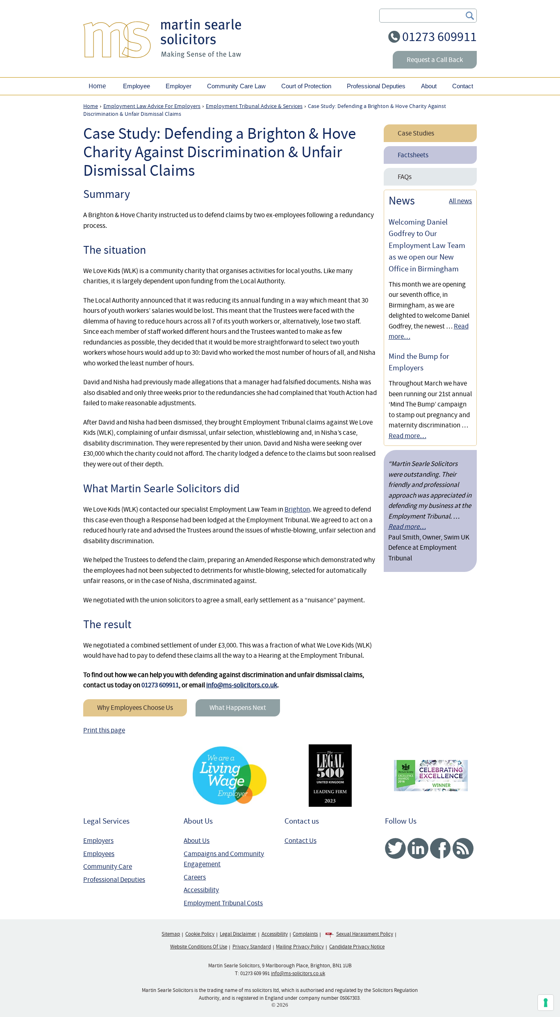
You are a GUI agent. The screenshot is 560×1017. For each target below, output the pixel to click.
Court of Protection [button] (306, 86)
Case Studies (416, 133)
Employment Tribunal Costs (223, 903)
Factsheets (413, 155)
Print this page (104, 730)
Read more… (407, 436)
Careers (195, 877)
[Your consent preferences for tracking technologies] (545, 1002)
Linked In (417, 848)
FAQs (405, 176)
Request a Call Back (435, 59)
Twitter (395, 848)
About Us (196, 840)
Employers (98, 840)
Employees (98, 853)
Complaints (305, 934)
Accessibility (201, 890)
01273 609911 (439, 36)
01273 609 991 (255, 973)
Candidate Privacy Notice (357, 947)
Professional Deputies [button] (376, 86)
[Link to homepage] (162, 38)
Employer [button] (178, 86)
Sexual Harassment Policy (364, 934)
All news (460, 201)
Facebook (440, 848)
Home (97, 86)
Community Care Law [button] (236, 86)
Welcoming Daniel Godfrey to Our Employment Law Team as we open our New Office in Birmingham (427, 245)
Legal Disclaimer (238, 934)
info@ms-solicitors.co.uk (241, 685)
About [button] (429, 86)
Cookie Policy (199, 934)
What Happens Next (237, 707)
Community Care (107, 866)
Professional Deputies (114, 879)
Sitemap (171, 934)
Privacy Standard (251, 947)
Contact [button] (462, 86)
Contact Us (300, 840)
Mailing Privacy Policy (300, 947)
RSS (463, 848)
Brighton (297, 509)
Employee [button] (136, 86)
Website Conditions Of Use (198, 947)
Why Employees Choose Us (135, 707)
